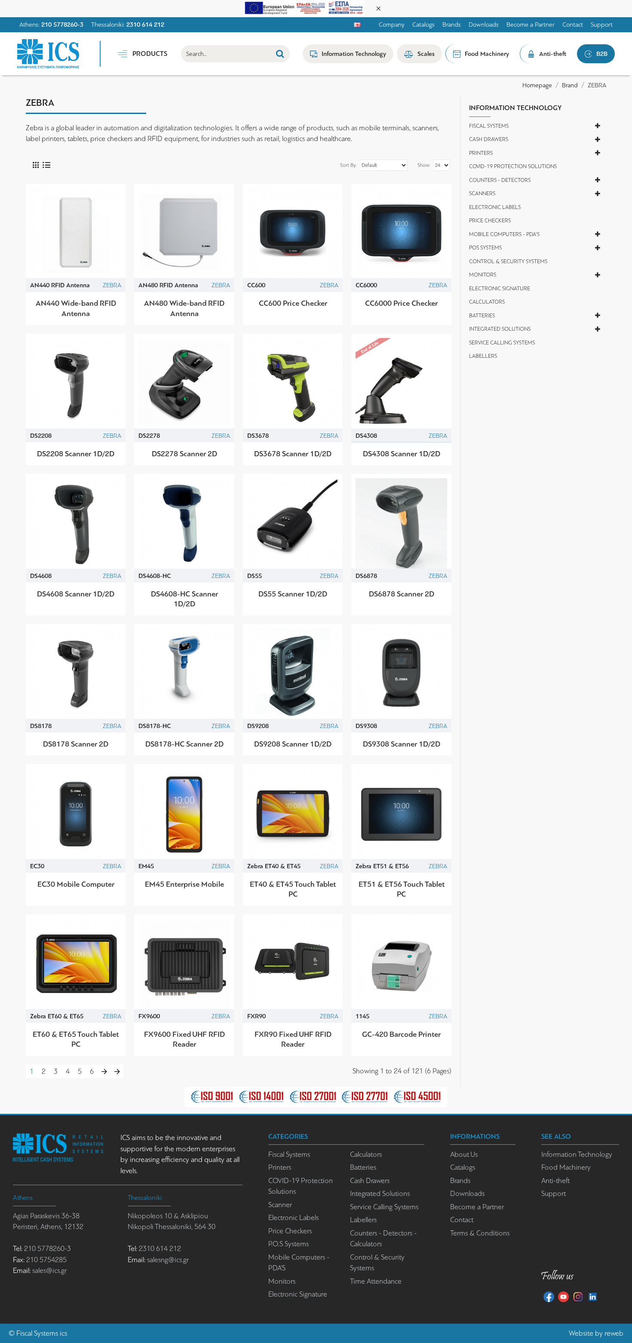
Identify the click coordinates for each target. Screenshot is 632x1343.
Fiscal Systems (37, 1333)
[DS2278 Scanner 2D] (184, 383)
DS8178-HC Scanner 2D (184, 744)
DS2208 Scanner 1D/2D (75, 453)
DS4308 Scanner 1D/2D (401, 453)
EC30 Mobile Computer (75, 884)
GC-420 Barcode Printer (401, 1034)
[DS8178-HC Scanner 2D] (184, 673)
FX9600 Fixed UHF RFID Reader (184, 1039)
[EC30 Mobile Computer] (75, 814)
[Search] (280, 53)
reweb (613, 1333)
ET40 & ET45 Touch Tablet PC (293, 889)
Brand (570, 85)
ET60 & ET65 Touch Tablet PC (76, 1039)
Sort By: (348, 165)
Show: (423, 165)
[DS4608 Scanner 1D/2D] (75, 523)
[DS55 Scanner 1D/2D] (292, 523)
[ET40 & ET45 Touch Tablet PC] (292, 814)
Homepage (537, 85)
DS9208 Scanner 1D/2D (292, 744)
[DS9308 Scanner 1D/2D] (401, 673)
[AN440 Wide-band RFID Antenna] (75, 233)
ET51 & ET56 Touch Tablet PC (402, 889)
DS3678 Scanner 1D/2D (292, 453)
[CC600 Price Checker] (292, 233)
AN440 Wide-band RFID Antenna (76, 308)
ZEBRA (112, 285)
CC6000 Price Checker (401, 303)
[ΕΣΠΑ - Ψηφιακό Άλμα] (304, 7)
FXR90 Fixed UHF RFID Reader (293, 1039)
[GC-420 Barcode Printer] (401, 964)
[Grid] (35, 165)
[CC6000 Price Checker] (401, 233)
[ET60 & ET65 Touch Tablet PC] (75, 964)
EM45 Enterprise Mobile (184, 884)
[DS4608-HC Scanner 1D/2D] (184, 523)
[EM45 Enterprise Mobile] (184, 814)
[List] (46, 165)
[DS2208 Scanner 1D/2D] (75, 383)
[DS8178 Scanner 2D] (75, 673)
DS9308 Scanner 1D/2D (401, 744)
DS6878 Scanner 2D (401, 594)
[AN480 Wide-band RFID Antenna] (184, 233)
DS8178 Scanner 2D (75, 744)
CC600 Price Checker (293, 303)
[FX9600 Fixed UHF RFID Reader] (184, 964)
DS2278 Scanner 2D (184, 453)
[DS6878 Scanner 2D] (401, 523)
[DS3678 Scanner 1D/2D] (292, 383)
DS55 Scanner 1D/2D (292, 594)
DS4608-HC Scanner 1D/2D (184, 598)
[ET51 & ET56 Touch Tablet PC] (401, 814)
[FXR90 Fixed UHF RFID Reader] (292, 964)
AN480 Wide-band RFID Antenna (184, 308)
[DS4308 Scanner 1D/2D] (401, 383)
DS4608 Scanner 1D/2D (75, 594)
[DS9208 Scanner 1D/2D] (292, 673)
